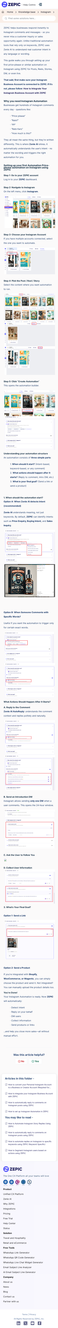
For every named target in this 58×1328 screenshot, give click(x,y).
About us (7, 1282)
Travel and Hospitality (14, 1238)
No (22, 1061)
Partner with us (11, 1301)
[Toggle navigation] (40, 4)
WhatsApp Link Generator (16, 1252)
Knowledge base (26, 12)
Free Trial (8, 1218)
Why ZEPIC (9, 1203)
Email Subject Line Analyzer (17, 1267)
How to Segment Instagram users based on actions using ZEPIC (27, 1151)
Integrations (9, 1208)
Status (6, 1228)
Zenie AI (7, 1199)
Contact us (8, 1296)
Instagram (46, 12)
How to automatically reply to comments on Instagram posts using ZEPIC (27, 1103)
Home (10, 12)
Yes (37, 1061)
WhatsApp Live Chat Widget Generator (23, 1262)
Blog (5, 1291)
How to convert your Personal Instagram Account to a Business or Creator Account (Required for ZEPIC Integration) (30, 1086)
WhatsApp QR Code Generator (19, 1257)
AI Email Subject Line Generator (19, 1272)
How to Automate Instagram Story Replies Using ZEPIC (29, 1124)
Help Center (9, 1223)
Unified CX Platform (13, 1194)
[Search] (5, 18)
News (6, 1286)
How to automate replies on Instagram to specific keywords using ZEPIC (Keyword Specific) (30, 1142)
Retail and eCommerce (14, 1243)
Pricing (6, 1213)
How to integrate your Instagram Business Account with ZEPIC (30, 1095)
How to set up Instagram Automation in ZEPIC (28, 1111)
